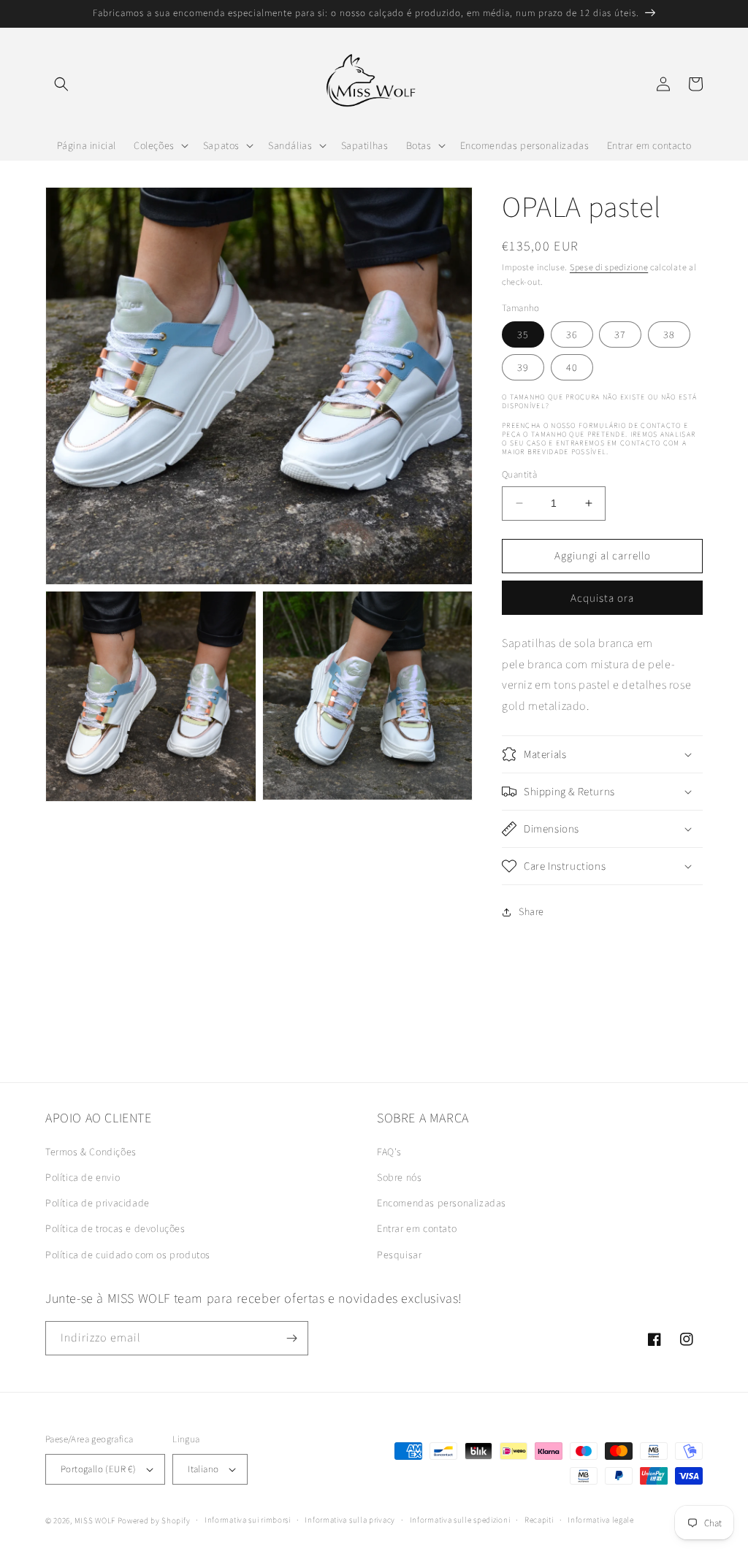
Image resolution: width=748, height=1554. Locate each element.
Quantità (519, 474)
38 (669, 334)
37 (620, 334)
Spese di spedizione (609, 266)
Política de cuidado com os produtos (127, 1254)
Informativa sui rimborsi (248, 1520)
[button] (61, 84)
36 (572, 334)
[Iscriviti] (291, 1338)
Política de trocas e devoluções (115, 1228)
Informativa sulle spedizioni (460, 1520)
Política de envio (82, 1177)
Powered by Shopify (154, 1520)
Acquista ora (602, 598)
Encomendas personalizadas (441, 1202)
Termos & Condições (91, 1151)
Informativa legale (601, 1520)
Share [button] (531, 911)
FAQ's (389, 1151)
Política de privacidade (97, 1202)
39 (523, 367)
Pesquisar (399, 1254)
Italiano (203, 1469)
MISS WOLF (95, 1520)
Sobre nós (399, 1177)
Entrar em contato (417, 1228)
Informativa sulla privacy (350, 1520)
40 (572, 367)
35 (523, 334)
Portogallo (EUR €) (98, 1469)
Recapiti (539, 1520)
